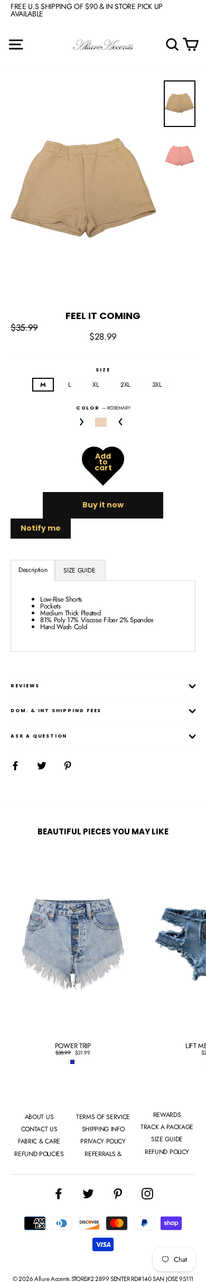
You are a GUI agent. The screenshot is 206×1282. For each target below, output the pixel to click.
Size (103, 370)
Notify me (41, 528)
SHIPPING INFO (103, 1129)
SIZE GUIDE (167, 1139)
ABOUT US (39, 1117)
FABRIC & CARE (39, 1141)
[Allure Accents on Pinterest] (118, 1193)
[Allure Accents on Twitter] (88, 1193)
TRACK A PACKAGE (167, 1127)
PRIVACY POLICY (102, 1141)
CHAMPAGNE (101, 422)
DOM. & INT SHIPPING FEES (56, 710)
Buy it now (103, 504)
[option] (84, 191)
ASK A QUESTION (39, 736)
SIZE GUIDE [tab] (80, 570)
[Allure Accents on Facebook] (58, 1193)
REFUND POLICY (167, 1152)
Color (103, 407)
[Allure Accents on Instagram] (147, 1193)
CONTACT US (39, 1129)
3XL (157, 384)
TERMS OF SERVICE (103, 1117)
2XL (125, 384)
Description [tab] (32, 570)
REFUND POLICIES (38, 1154)
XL (95, 384)
